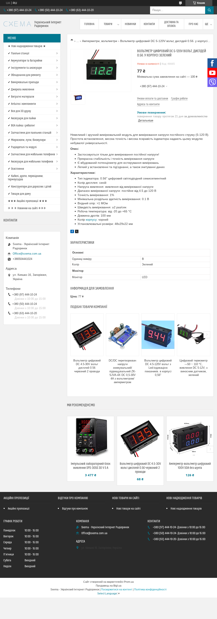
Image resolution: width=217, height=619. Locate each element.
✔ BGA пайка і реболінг (21, 125)
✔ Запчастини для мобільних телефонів (31, 154)
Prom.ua (129, 581)
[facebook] (72, 232)
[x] (76, 232)
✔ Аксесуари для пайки (22, 118)
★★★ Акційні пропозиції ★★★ (27, 201)
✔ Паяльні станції (18, 53)
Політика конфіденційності (150, 589)
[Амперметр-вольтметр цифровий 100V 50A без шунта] (190, 437)
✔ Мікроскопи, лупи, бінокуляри (27, 140)
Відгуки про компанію (75, 508)
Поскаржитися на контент (116, 589)
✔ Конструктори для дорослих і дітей (29, 186)
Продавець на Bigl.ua (108, 585)
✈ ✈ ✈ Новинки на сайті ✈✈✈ (27, 208)
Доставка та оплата (171, 24)
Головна (89, 24)
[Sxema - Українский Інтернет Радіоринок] (17, 24)
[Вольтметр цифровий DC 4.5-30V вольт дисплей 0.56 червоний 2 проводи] (87, 334)
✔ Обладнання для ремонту (24, 75)
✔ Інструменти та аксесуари (25, 68)
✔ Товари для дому (19, 194)
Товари (108, 24)
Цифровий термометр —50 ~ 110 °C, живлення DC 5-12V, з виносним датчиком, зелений (193, 368)
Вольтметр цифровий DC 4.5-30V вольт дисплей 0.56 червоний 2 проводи (87, 366)
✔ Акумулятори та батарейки (25, 60)
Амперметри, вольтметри (99, 41)
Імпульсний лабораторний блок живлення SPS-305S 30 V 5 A (90, 466)
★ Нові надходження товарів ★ (27, 46)
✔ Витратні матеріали (21, 96)
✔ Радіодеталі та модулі (22, 147)
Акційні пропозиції (18, 508)
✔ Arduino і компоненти (22, 104)
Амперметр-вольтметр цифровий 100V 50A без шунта (190, 466)
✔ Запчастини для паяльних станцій (29, 132)
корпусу (91, 219)
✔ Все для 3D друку (19, 111)
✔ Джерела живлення (21, 89)
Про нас (193, 24)
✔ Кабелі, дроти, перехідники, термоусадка (25, 177)
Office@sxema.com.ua (27, 253)
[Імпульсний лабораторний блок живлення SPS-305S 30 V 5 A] (90, 437)
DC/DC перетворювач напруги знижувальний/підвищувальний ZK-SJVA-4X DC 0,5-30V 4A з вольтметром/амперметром (122, 371)
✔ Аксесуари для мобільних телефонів (30, 161)
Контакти (149, 24)
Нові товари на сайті (128, 508)
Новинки (130, 24)
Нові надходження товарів (186, 508)
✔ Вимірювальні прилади (23, 82)
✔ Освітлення (16, 169)
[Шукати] (209, 10)
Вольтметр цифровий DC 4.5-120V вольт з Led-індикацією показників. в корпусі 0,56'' (158, 368)
